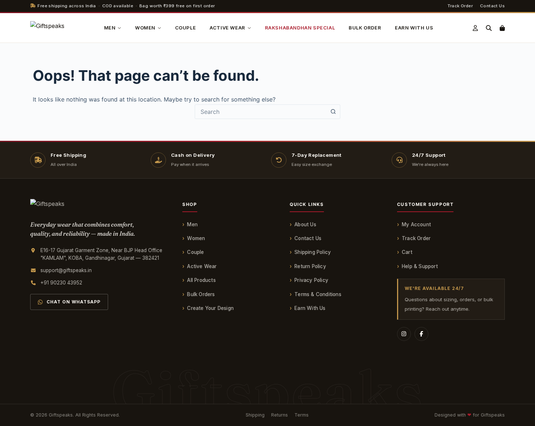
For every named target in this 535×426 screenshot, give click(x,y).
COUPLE (185, 28)
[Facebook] (421, 334)
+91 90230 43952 (61, 283)
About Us (305, 224)
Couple (195, 252)
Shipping (255, 415)
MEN (110, 28)
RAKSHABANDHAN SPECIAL (300, 28)
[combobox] (260, 111)
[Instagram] (404, 334)
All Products (201, 280)
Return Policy (310, 266)
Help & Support (420, 266)
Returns (279, 415)
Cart (407, 252)
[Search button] (333, 112)
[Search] (489, 28)
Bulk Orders (201, 294)
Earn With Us (309, 308)
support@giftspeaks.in (66, 270)
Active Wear (202, 266)
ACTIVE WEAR (227, 28)
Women (196, 238)
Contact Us (492, 5)
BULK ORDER (365, 28)
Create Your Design (210, 308)
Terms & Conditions (317, 294)
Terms (301, 415)
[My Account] (475, 28)
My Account (416, 224)
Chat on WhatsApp (73, 301)
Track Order (460, 5)
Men (192, 224)
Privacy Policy (311, 280)
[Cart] (502, 28)
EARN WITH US (414, 28)
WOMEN (145, 28)
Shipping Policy (312, 252)
